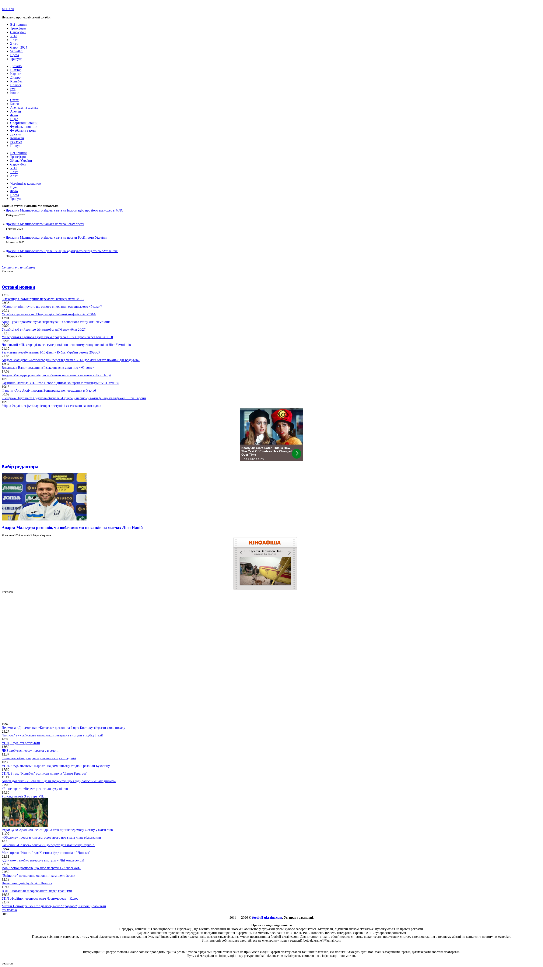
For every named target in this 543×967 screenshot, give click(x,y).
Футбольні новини (23, 126)
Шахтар (15, 70)
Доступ (15, 134)
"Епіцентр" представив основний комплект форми (38, 875)
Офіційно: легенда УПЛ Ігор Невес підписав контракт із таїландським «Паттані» (60, 383)
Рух (12, 89)
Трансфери (18, 28)
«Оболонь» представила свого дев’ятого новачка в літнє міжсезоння (51, 837)
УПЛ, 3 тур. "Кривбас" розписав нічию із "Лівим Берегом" (44, 773)
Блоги (14, 104)
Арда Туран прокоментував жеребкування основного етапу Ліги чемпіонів (56, 322)
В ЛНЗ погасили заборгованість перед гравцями (37, 891)
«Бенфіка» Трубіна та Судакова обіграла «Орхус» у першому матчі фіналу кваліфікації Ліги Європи (74, 398)
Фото (14, 115)
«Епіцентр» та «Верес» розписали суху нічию (35, 788)
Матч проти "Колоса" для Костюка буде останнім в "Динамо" (46, 852)
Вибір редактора (20, 467)
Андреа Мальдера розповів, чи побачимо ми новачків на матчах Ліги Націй (56, 375)
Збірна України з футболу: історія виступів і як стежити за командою (51, 406)
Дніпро (15, 77)
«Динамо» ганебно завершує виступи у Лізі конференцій (43, 860)
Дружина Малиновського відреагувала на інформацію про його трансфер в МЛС (64, 210)
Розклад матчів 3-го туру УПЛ (24, 796)
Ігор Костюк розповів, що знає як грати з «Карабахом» (41, 868)
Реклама (16, 142)
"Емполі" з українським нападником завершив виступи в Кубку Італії (52, 735)
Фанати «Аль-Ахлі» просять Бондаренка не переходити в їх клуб (49, 390)
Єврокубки (18, 32)
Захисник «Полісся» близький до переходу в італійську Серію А (48, 845)
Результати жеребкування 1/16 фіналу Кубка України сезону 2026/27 (51, 352)
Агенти (15, 111)
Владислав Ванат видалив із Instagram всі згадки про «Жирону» (48, 367)
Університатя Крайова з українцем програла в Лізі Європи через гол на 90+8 (57, 337)
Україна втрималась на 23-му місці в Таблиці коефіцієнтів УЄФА (49, 314)
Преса (14, 55)
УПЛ (13, 36)
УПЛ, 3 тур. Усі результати (21, 743)
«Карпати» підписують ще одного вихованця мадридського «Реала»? (52, 306)
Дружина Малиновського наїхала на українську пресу (45, 224)
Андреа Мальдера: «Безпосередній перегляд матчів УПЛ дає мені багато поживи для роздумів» (71, 360)
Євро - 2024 (18, 47)
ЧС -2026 (16, 51)
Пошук (15, 145)
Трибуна (16, 59)
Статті (14, 100)
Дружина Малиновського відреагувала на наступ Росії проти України (56, 237)
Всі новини (18, 24)
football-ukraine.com (267, 917)
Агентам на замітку (24, 107)
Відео (14, 119)
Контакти (17, 138)
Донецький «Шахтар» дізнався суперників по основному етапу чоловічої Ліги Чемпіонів (66, 344)
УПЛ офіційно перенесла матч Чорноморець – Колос (40, 898)
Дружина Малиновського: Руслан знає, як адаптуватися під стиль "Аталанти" (62, 251)
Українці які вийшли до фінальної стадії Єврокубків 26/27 (43, 329)
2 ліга (14, 43)
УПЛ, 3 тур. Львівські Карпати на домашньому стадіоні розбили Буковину (56, 766)
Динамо (16, 66)
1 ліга (14, 40)
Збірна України (21, 160)
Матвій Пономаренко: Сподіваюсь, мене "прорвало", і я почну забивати (54, 906)
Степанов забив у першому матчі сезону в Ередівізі (39, 758)
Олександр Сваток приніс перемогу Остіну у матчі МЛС (43, 299)
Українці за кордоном (25, 183)
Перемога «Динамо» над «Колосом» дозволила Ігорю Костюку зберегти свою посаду (63, 727)
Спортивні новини (24, 123)
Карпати (16, 73)
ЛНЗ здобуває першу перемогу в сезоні (30, 750)
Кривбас (16, 81)
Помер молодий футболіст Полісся (27, 883)
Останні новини (18, 287)
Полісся (15, 85)
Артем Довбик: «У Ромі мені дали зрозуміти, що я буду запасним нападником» (59, 781)
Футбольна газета (23, 130)
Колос (14, 93)
